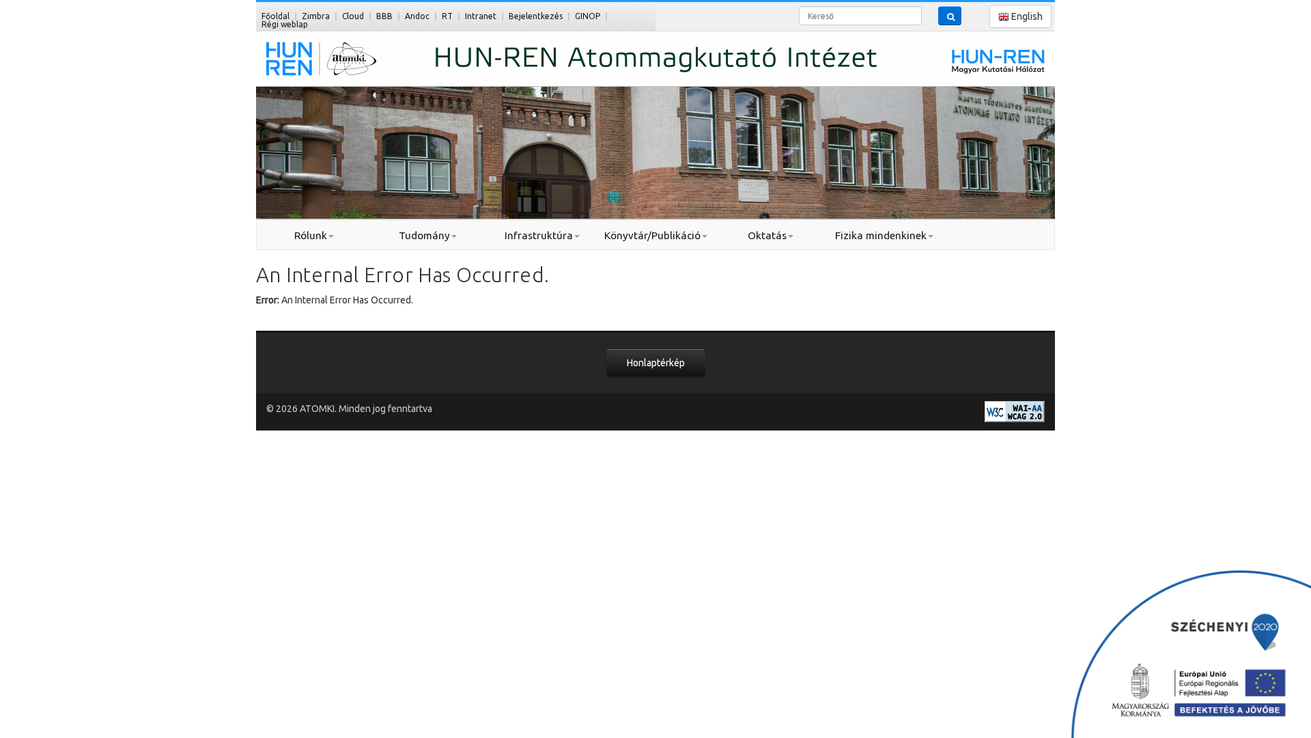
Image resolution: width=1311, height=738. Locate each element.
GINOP (587, 16)
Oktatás (767, 235)
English (1026, 16)
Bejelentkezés (536, 16)
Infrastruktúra (539, 235)
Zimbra (316, 16)
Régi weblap (285, 24)
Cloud (353, 16)
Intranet (480, 16)
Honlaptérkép (656, 362)
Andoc (417, 16)
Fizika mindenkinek (881, 235)
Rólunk (310, 235)
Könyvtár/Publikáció (652, 235)
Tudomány (424, 235)
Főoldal (276, 16)
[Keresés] (949, 15)
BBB (384, 16)
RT (447, 16)
